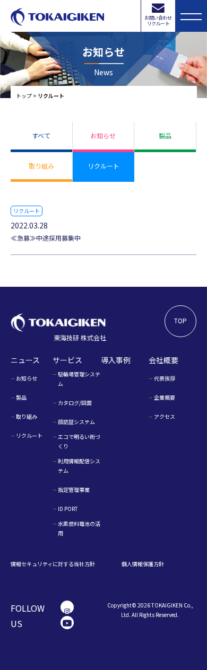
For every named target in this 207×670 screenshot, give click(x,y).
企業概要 (164, 397)
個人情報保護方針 (143, 564)
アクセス (164, 416)
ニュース (25, 360)
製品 (165, 135)
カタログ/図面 (75, 403)
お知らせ (103, 135)
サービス (67, 360)
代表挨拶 (164, 378)
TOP (180, 320)
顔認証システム (76, 422)
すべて (41, 135)
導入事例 (116, 360)
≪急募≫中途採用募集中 (46, 237)
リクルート (103, 165)
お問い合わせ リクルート (157, 20)
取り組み (41, 165)
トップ (24, 96)
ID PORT (68, 509)
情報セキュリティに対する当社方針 (53, 564)
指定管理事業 (74, 489)
